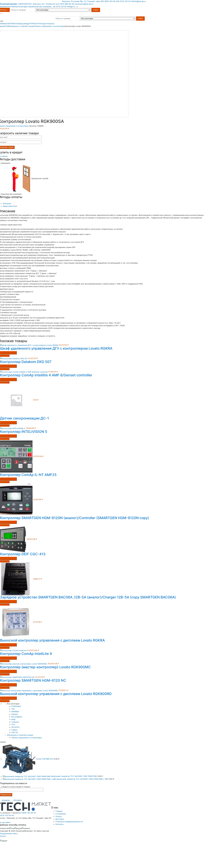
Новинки (50, 23)
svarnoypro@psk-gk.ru (84, 4)
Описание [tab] (7, 203)
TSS (17, 23)
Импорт (15, 6)
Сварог (44, 23)
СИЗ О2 (14, 732)
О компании (46, 6)
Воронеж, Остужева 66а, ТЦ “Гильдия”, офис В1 (82, 1)
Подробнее (5, 356)
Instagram (6, 800)
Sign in (72, 6)
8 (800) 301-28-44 (110, 1)
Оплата (22, 6)
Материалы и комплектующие (21, 26)
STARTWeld (10, 23)
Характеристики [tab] (10, 206)
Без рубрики (16, 717)
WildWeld (15, 711)
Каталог (8, 6)
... (52, 6)
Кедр (27, 23)
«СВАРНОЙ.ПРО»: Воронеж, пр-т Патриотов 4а (29, 4)
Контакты (37, 6)
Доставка (29, 6)
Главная (58, 811)
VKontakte (17, 800)
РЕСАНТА (37, 23)
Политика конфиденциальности (69, 821)
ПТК (31, 23)
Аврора (22, 23)
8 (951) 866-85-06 (66, 4)
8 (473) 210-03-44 (125, 1)
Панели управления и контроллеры (50, 26)
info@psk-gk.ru (139, 1)
